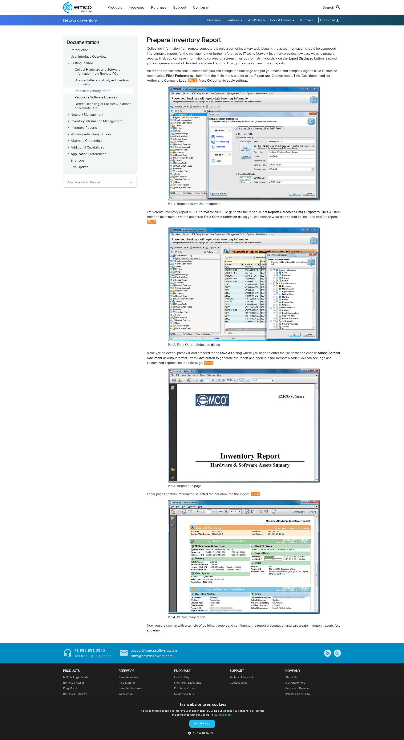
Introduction (80, 50)
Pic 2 (151, 222)
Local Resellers (184, 693)
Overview (214, 20)
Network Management (87, 114)
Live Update (79, 166)
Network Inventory (80, 20)
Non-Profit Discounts (187, 682)
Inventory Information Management (96, 121)
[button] (202, 733)
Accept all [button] (202, 723)
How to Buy (181, 677)
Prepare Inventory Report (93, 90)
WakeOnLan (126, 693)
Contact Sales (238, 682)
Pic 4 (255, 494)
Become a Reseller (297, 688)
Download (327, 20)
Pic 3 (208, 363)
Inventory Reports (84, 127)
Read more (225, 714)
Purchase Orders (185, 688)
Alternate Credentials (86, 140)
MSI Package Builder (76, 677)
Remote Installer (73, 682)
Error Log (77, 160)
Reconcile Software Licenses (96, 97)
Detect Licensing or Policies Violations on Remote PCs (103, 105)
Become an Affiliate (297, 693)
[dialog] (202, 719)
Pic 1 (193, 80)
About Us (291, 677)
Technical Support (241, 677)
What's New (256, 20)
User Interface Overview (88, 56)
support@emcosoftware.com (153, 650)
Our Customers (295, 682)
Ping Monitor (71, 688)
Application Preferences (88, 153)
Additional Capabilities (87, 147)
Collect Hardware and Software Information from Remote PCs (97, 71)
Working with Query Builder (91, 134)
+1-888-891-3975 (89, 650)
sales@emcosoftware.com (151, 655)
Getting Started (82, 63)
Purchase (306, 20)
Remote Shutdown (75, 693)
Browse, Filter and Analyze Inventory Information (102, 82)
